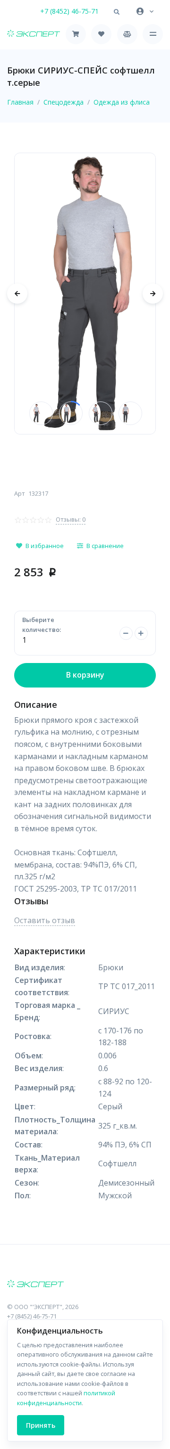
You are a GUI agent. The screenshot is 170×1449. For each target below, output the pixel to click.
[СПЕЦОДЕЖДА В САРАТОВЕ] (85, 1284)
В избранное (45, 545)
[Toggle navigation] (153, 34)
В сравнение (105, 545)
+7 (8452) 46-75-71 (69, 11)
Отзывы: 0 (70, 519)
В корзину (85, 675)
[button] (116, 12)
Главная (20, 102)
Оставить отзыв (44, 920)
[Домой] (33, 34)
